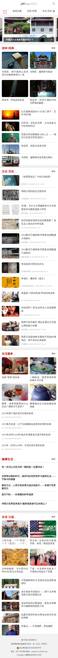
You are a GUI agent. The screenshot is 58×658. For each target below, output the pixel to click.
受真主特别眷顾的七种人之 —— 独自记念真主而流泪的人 (38, 136)
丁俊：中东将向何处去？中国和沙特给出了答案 (43, 570)
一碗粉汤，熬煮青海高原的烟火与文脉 (43, 379)
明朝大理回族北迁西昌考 (33, 191)
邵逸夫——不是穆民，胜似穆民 (37, 626)
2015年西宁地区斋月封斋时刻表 (17, 413)
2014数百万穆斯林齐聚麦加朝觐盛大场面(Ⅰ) (38, 237)
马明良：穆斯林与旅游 (41, 71)
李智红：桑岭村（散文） (33, 278)
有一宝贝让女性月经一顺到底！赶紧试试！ (23, 467)
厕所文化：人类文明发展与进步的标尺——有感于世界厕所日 (29, 487)
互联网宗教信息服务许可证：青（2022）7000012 (29, 644)
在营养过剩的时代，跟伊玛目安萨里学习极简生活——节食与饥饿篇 (29, 477)
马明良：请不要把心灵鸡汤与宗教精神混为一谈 (15, 73)
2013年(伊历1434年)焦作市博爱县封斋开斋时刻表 (26, 434)
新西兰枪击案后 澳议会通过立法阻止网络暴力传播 (38, 324)
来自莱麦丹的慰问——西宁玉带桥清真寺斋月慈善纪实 (38, 593)
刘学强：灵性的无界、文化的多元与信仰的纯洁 (38, 124)
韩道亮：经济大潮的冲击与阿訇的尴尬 (43, 101)
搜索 (53, 3)
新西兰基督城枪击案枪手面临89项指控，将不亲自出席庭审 (38, 338)
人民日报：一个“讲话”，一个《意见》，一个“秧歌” (15, 542)
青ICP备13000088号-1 (29, 640)
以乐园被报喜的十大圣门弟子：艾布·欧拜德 (38, 113)
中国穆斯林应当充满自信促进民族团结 (38, 582)
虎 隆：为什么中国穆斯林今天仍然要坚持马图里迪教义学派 (38, 207)
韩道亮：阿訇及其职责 (13, 100)
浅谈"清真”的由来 (11, 377)
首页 (5, 11)
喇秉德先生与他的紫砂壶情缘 (43, 405)
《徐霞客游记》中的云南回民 (36, 176)
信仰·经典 (32, 11)
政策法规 (17, 11)
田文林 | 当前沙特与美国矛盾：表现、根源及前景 (43, 542)
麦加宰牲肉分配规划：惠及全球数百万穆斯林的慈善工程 (38, 604)
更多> (54, 48)
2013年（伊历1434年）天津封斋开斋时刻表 (23, 445)
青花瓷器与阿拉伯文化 (32, 264)
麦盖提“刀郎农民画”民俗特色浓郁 (38, 293)
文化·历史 (47, 11)
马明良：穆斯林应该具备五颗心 (37, 157)
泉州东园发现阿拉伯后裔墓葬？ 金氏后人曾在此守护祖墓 (38, 222)
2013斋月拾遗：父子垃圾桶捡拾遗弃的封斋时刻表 (26, 424)
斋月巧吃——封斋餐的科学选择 (17, 494)
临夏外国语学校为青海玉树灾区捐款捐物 (38, 616)
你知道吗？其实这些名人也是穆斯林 (38, 309)
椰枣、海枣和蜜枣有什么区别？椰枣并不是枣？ (15, 405)
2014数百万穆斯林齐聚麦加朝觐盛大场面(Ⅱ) (38, 251)
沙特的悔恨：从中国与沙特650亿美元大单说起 (15, 570)
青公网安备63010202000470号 (30, 648)
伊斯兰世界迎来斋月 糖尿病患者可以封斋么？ (24, 503)
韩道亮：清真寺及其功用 (33, 145)
